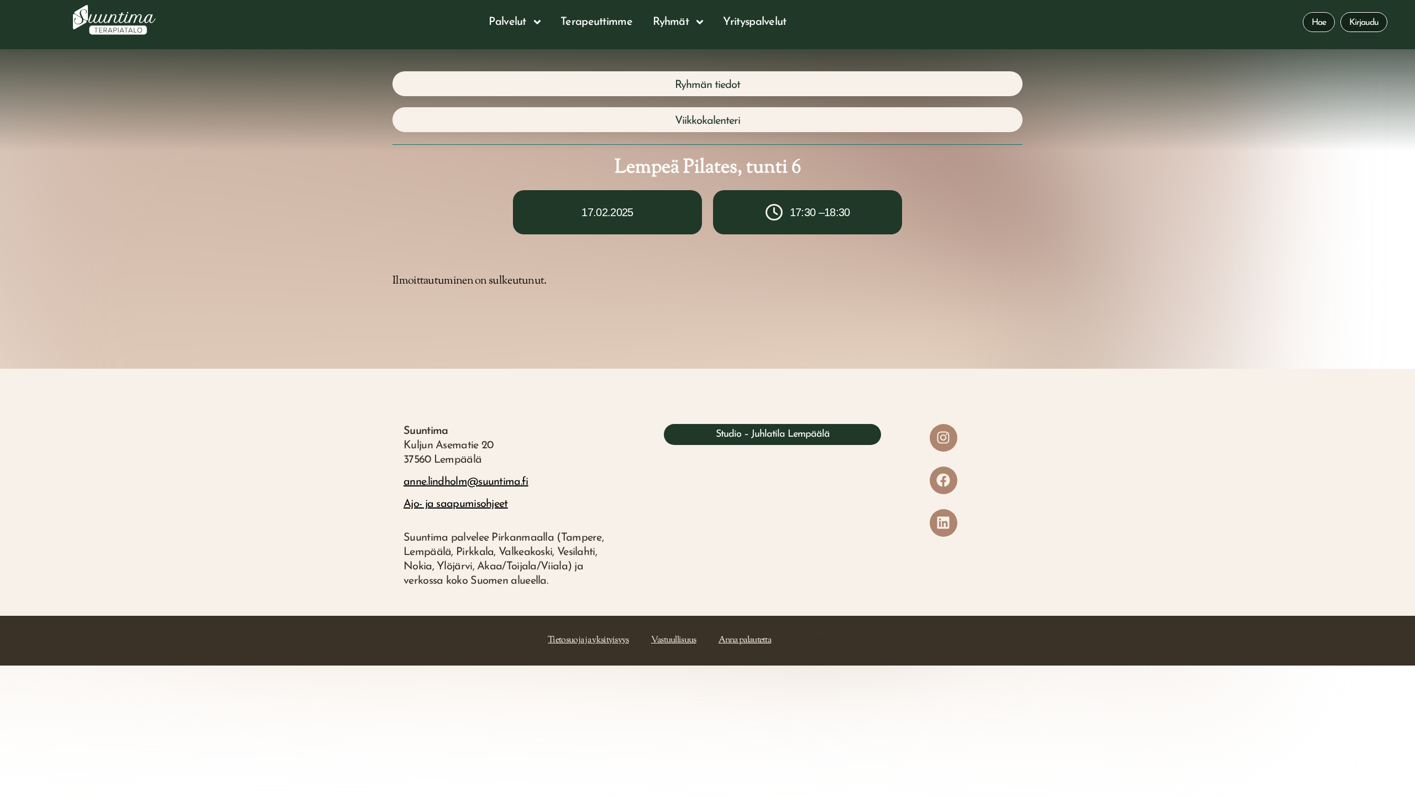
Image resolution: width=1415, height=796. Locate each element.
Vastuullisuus (673, 640)
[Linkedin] (943, 523)
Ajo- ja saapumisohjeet (455, 504)
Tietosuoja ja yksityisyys (588, 640)
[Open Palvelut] (537, 22)
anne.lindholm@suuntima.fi (465, 482)
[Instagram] (943, 438)
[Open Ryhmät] (699, 22)
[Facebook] (943, 480)
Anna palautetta (745, 640)
